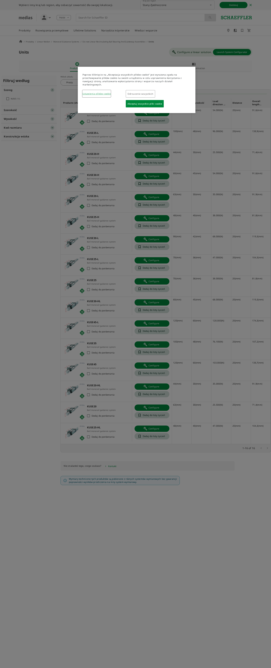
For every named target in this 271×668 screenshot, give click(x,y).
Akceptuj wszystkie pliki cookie (145, 103)
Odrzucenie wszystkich (140, 93)
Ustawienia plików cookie (96, 93)
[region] (136, 90)
